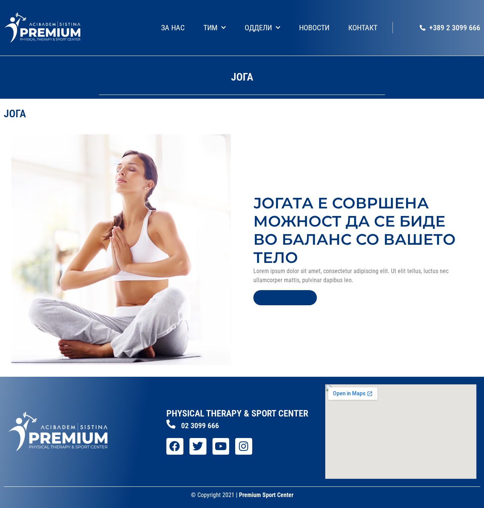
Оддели (258, 27)
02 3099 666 (200, 425)
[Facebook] (174, 446)
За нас (173, 27)
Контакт (362, 27)
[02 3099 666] (170, 424)
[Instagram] (243, 446)
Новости (314, 27)
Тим (210, 27)
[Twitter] (197, 446)
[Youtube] (221, 446)
